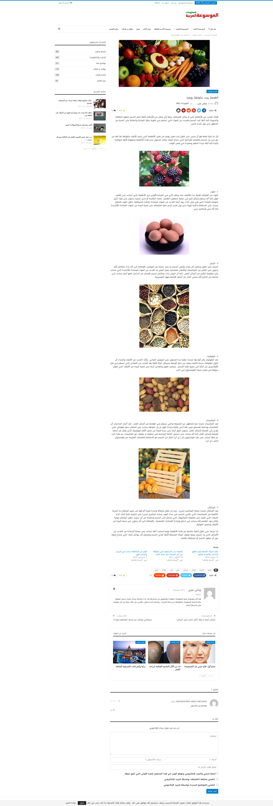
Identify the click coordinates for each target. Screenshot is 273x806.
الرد (111, 710)
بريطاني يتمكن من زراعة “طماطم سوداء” (132, 620)
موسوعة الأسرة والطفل (162, 29)
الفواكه (164, 570)
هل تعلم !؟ (212, 29)
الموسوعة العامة (199, 29)
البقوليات (185, 570)
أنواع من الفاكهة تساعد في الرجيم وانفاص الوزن (131, 553)
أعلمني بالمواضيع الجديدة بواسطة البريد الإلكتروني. (189, 785)
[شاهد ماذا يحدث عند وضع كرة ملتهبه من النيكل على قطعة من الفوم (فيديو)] (100, 115)
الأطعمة (201, 570)
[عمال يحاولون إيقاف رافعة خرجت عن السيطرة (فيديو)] (100, 103)
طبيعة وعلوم (100, 51)
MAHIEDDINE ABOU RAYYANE (191, 701)
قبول (82, 803)
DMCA (157, 3)
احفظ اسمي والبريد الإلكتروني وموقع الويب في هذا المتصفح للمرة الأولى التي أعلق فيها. (170, 774)
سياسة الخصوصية (186, 3)
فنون (138, 29)
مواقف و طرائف (127, 29)
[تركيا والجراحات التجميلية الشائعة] (129, 652)
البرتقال (194, 570)
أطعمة (210, 570)
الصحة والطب (212, 91)
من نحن (173, 3)
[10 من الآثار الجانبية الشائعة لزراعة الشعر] (164, 652)
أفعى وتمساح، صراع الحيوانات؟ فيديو (79, 125)
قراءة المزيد (70, 803)
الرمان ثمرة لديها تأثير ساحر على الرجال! (196, 620)
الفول (156, 570)
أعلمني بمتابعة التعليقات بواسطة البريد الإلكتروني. (189, 779)
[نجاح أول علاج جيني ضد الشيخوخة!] (199, 652)
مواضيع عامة (101, 63)
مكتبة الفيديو (113, 29)
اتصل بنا (165, 3)
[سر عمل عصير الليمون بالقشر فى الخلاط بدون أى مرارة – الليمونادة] (100, 140)
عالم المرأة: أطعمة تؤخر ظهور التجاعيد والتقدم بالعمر (205, 553)
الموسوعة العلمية (182, 29)
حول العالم (147, 29)
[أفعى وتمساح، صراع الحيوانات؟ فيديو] (100, 128)
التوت (171, 570)
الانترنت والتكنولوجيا (98, 57)
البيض (178, 570)
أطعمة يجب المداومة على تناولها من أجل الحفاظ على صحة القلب (168, 553)
